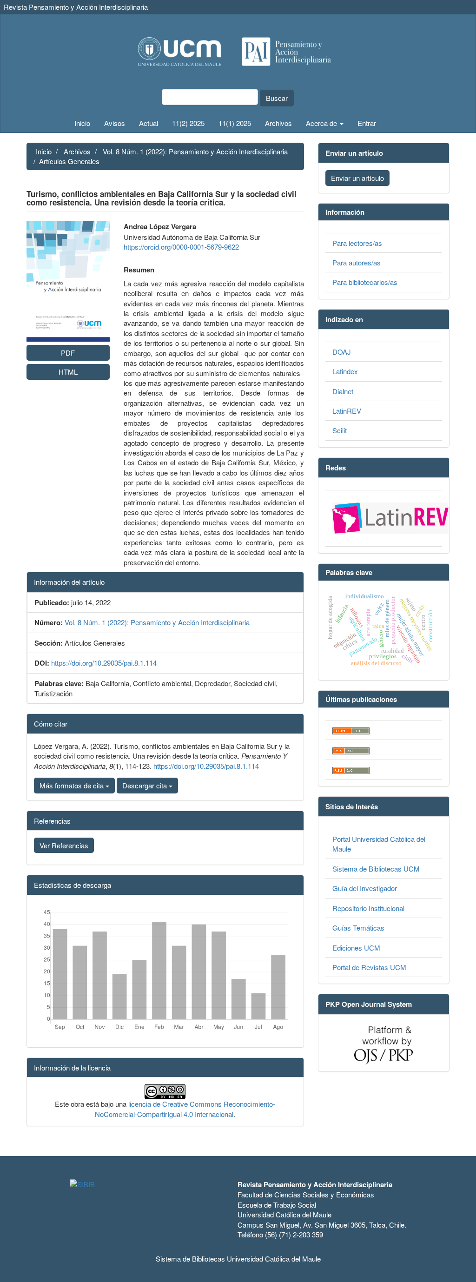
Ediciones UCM (356, 947)
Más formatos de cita (73, 785)
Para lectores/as (357, 243)
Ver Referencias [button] (64, 845)
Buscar (277, 98)
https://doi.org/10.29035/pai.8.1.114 (104, 662)
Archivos (278, 123)
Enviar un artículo (357, 178)
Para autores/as (356, 262)
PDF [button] (68, 352)
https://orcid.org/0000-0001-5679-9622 (181, 246)
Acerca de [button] (322, 123)
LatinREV (346, 411)
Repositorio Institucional (368, 908)
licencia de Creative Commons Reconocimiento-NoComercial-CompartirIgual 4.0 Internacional (185, 1108)
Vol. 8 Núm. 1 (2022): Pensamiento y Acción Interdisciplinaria (195, 151)
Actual (148, 123)
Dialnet (342, 391)
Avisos (114, 123)
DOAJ (341, 352)
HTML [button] (68, 372)
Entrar (366, 123)
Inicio (82, 123)
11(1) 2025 (234, 123)
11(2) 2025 (188, 123)
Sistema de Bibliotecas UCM (376, 868)
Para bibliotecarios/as (364, 282)
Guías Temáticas (358, 927)
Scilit (339, 430)
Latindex (345, 371)
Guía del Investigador (364, 888)
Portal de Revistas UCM (369, 967)
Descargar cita (145, 785)
